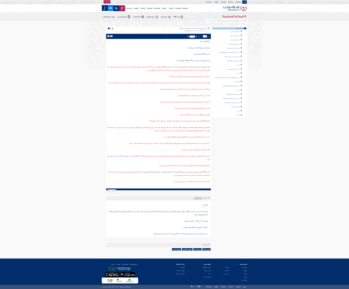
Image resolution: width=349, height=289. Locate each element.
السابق (113, 191)
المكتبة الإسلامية (233, 16)
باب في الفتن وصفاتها (235, 107)
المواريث (136, 8)
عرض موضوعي (122, 17)
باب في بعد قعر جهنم (235, 40)
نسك (209, 273)
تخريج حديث (176, 249)
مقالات (171, 8)
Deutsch (230, 2)
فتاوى (245, 277)
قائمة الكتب (137, 17)
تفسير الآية (206, 249)
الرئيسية (185, 8)
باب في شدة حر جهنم (235, 35)
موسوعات (178, 8)
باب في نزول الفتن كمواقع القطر (233, 94)
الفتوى (164, 8)
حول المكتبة (151, 17)
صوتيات (245, 270)
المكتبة (143, 8)
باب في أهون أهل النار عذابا (234, 44)
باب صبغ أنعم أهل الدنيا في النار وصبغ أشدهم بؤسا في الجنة (227, 77)
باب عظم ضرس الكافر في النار (233, 61)
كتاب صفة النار (213, 21)
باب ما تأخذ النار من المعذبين (233, 48)
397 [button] (193, 36)
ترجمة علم (197, 249)
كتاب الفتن (237, 82)
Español (238, 2)
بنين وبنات (129, 8)
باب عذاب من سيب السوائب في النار (232, 56)
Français (223, 2)
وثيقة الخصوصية (133, 264)
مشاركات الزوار (180, 273)
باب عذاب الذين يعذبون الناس (233, 69)
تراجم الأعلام (107, 17)
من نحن (113, 264)
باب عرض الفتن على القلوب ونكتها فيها (231, 98)
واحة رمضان (207, 270)
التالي (110, 191)
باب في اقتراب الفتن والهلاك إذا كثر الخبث (231, 86)
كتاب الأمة (164, 17)
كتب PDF (176, 17)
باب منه (238, 65)
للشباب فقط (207, 277)
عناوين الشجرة (187, 249)
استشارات (244, 280)
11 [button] (205, 36)
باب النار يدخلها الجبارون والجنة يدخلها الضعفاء (229, 52)
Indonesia (209, 2)
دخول (106, 1)
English (216, 2)
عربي (244, 2)
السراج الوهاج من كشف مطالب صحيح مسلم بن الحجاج (229, 21)
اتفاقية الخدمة (125, 264)
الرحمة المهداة (206, 267)
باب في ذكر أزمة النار (235, 31)
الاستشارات (157, 8)
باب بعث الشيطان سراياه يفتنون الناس (232, 102)
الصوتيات (149, 8)
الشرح (205, 198)
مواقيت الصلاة (180, 270)
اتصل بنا (118, 264)
